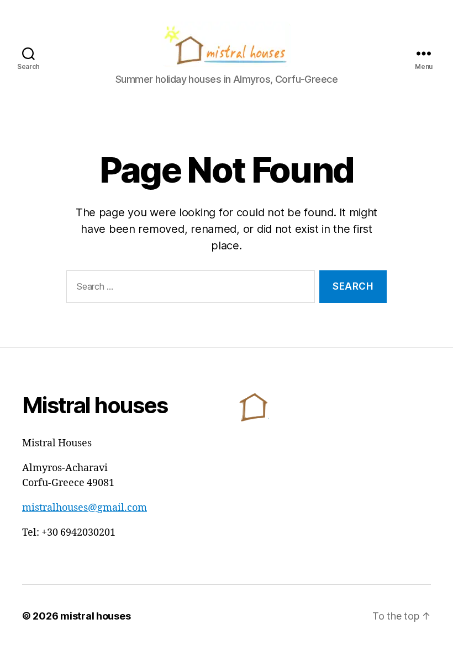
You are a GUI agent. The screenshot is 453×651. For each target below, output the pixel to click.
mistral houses (95, 616)
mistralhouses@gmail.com (84, 507)
